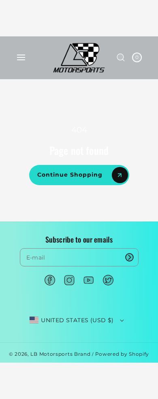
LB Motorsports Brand (60, 354)
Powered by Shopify (122, 354)
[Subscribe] (130, 257)
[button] (21, 57)
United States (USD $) (77, 320)
